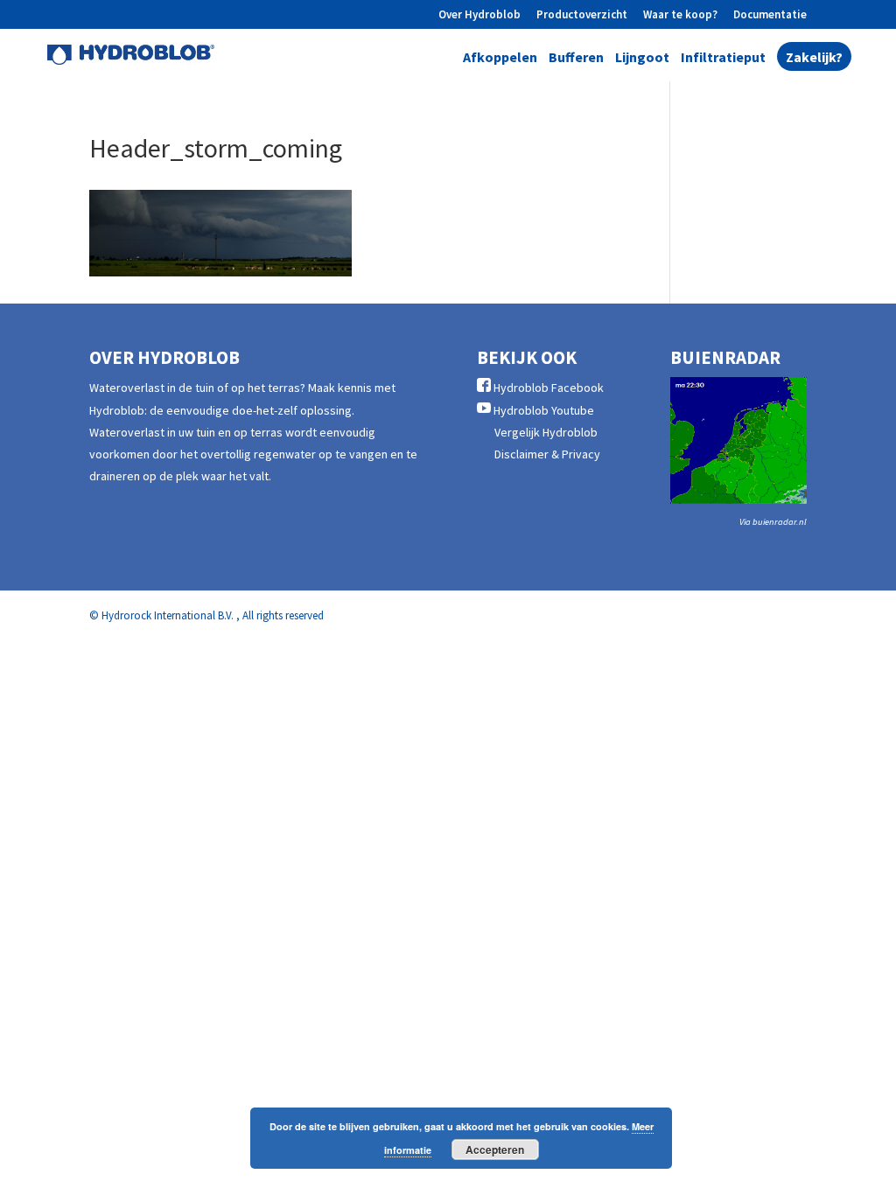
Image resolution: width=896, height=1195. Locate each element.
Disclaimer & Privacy (547, 454)
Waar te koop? (680, 15)
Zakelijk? (814, 58)
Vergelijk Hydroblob (546, 432)
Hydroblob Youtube (544, 410)
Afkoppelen (500, 58)
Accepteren (495, 1149)
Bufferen (576, 58)
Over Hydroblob (479, 15)
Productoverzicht (581, 15)
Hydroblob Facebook (549, 387)
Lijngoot (642, 58)
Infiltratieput (723, 58)
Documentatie (770, 15)
